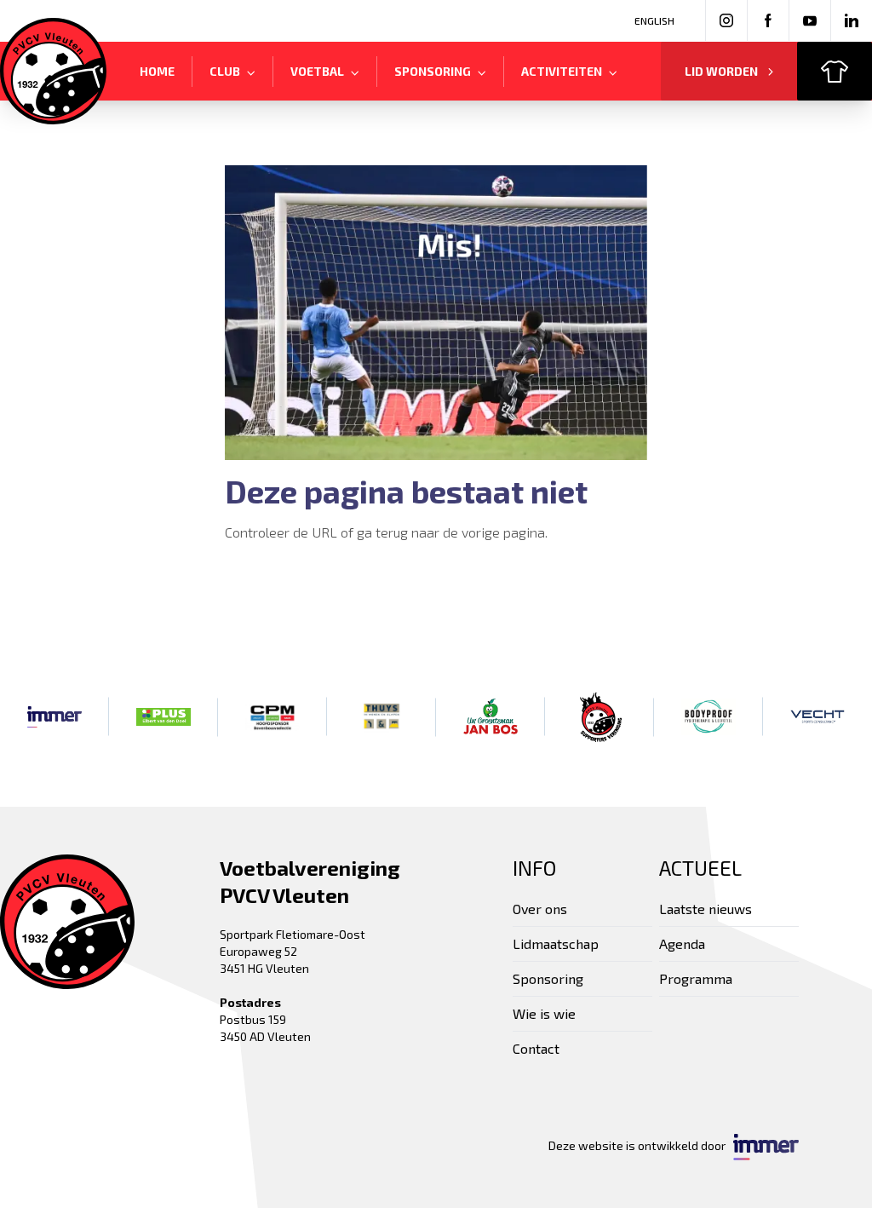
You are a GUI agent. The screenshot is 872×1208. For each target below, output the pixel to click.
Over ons (540, 908)
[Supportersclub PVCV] (599, 716)
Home (157, 71)
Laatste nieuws (705, 908)
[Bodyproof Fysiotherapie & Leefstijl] (708, 716)
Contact (536, 1048)
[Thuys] (381, 716)
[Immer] (54, 716)
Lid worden (721, 71)
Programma (695, 978)
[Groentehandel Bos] (490, 716)
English (654, 20)
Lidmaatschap (556, 943)
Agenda (682, 943)
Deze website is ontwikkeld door (640, 1145)
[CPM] (272, 716)
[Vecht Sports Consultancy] (817, 716)
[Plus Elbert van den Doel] (163, 716)
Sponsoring (548, 978)
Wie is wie (544, 1013)
